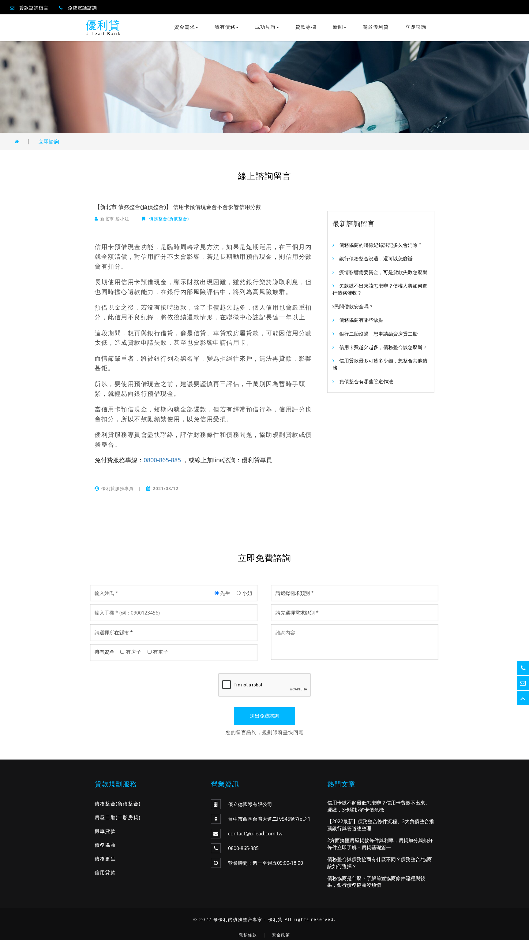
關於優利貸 (376, 27)
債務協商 (105, 845)
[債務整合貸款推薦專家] (17, 141)
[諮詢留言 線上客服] (523, 683)
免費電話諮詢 (82, 8)
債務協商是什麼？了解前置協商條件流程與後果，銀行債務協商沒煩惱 (376, 882)
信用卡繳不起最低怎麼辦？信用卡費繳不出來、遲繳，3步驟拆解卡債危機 (378, 806)
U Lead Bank (103, 33)
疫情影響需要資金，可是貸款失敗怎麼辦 (383, 272)
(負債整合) (128, 803)
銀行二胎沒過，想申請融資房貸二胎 (378, 333)
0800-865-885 (162, 460)
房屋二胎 (105, 817)
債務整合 (105, 803)
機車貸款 (105, 831)
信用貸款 (105, 872)
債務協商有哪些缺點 (361, 320)
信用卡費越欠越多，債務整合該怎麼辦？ (383, 347)
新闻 (338, 27)
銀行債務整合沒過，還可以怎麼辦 (376, 258)
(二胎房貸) (128, 817)
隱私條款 (248, 935)
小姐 (247, 593)
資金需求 (184, 27)
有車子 (160, 651)
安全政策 (281, 935)
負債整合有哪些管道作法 (366, 381)
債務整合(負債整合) (168, 218)
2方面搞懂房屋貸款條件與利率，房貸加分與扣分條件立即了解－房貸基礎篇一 (380, 844)
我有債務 (225, 27)
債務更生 (105, 858)
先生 (225, 593)
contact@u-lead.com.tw (255, 833)
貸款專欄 (305, 27)
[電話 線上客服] (523, 668)
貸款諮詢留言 (34, 8)
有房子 (132, 651)
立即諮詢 (415, 27)
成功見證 (265, 27)
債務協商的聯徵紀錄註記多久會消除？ (380, 245)
